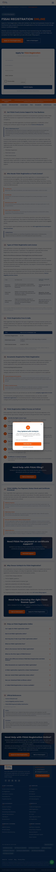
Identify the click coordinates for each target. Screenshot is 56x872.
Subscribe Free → (28, 444)
